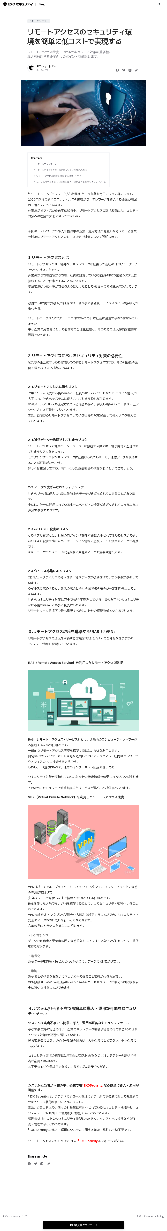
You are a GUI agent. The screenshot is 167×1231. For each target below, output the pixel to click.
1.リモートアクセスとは (45, 164)
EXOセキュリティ (46, 66)
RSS (139, 1216)
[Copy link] (136, 70)
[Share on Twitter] (123, 70)
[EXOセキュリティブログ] (18, 4)
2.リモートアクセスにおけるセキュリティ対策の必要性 (60, 170)
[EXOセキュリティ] (31, 68)
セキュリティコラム (38, 21)
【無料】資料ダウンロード (83, 1225)
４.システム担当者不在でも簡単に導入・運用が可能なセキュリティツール (70, 181)
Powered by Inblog (154, 1216)
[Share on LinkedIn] (130, 70)
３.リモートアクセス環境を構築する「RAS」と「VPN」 (58, 176)
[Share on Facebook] (117, 70)
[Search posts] (159, 4)
